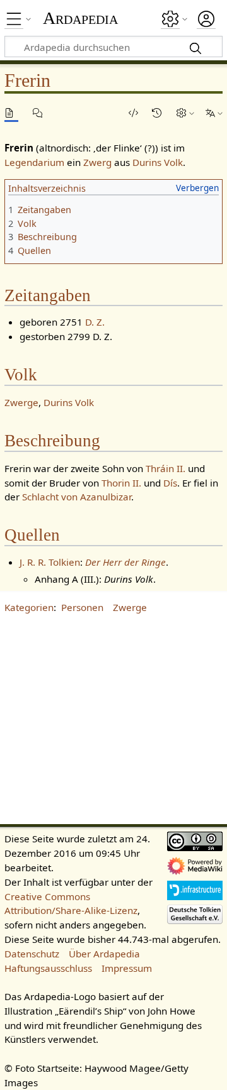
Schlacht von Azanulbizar (76, 496)
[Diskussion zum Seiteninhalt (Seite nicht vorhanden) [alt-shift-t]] (40, 113)
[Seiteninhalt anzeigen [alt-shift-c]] (11, 113)
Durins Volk (157, 162)
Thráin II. (165, 468)
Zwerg (97, 162)
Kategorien (29, 607)
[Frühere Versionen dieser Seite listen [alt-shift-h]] (159, 113)
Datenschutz (31, 953)
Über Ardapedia (104, 953)
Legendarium (34, 162)
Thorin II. (121, 482)
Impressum (127, 968)
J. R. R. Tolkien (50, 562)
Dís (170, 482)
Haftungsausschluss (48, 968)
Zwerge (21, 402)
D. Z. (95, 322)
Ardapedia (80, 18)
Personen (82, 607)
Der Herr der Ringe (125, 562)
